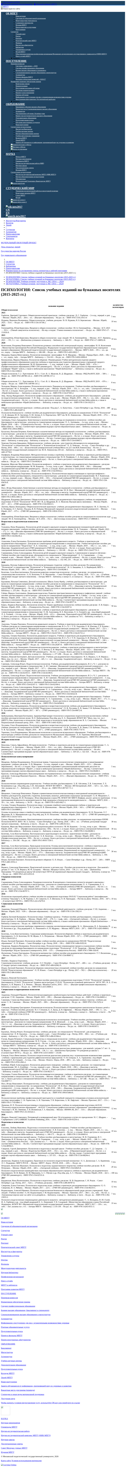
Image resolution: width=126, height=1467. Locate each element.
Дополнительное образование (13, 1365)
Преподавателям (13, 234)
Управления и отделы (10, 1256)
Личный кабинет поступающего (18, 4)
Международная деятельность (13, 1268)
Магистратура (7, 1352)
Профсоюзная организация (12, 1277)
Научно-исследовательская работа (15, 1431)
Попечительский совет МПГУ (13, 1247)
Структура (10, 264)
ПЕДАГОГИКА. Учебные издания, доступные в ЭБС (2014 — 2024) (35, 284)
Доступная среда (8, 1399)
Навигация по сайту (11, 9)
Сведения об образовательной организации (19, 1226)
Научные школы (8, 1440)
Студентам (10, 230)
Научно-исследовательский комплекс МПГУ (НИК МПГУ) (26, 1435)
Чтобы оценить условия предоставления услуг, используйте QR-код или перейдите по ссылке (40, 1403)
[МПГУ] (5, 6)
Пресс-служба (7, 1281)
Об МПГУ (10, 262)
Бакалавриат (6, 1348)
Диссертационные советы (12, 1444)
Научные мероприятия (10, 1423)
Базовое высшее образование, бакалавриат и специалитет (25, 1310)
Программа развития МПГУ (13, 1289)
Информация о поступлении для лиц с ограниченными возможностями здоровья (35, 1323)
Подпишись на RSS (11, 2)
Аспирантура (6, 1319)
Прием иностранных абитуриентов (16, 1340)
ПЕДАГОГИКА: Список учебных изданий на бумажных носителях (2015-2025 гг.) (41, 279)
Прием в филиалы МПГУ (11, 1336)
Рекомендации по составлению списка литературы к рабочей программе (36, 271)
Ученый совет (7, 1235)
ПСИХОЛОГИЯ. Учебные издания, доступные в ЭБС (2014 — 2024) (35, 281)
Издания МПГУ (7, 1452)
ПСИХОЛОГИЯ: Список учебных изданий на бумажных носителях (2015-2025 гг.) (41, 277)
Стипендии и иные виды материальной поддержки (22, 1394)
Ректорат (4, 1243)
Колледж (9, 223)
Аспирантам (11, 232)
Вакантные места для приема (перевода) (18, 1390)
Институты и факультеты (11, 1251)
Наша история (7, 1222)
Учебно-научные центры (11, 1361)
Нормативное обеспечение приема (15, 1302)
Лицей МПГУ (7, 1378)
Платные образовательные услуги (15, 1327)
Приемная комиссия (9, 1298)
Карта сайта (6, 1461)
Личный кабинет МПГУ (46, 4)
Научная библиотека (9, 1272)
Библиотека (11, 266)
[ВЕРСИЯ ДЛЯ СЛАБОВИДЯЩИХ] (14, 206)
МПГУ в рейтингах (9, 1285)
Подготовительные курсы (12, 1331)
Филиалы (5, 1264)
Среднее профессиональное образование (18, 1306)
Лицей (8, 225)
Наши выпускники (9, 1382)
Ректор (4, 1239)
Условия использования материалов (26, 1461)
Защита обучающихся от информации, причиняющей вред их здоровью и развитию (36, 1386)
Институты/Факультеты (16, 221)
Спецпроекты (11, 236)
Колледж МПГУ (8, 1373)
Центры (4, 1260)
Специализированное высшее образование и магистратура (25, 1314)
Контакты (10, 238)
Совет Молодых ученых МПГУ (14, 1448)
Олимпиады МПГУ (9, 1427)
